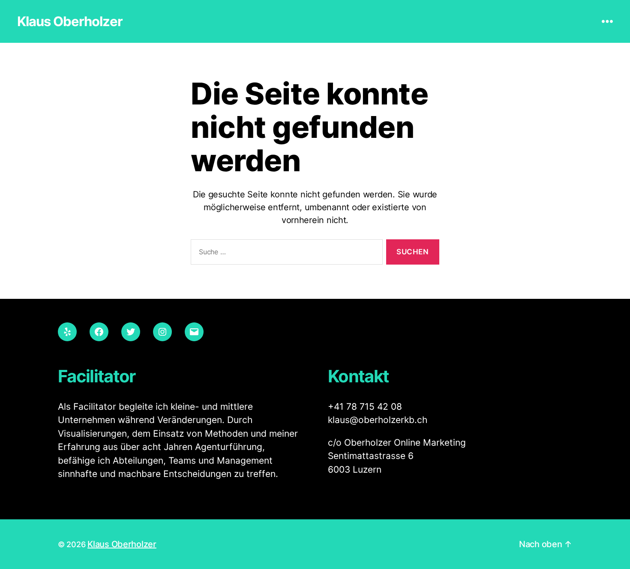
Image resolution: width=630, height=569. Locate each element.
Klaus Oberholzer (70, 21)
